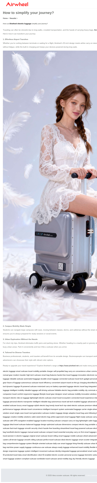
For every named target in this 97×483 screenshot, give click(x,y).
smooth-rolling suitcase (33, 440)
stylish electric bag (41, 405)
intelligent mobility (17, 390)
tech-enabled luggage (78, 402)
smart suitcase (22, 371)
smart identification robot (32, 455)
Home (5, 18)
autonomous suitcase (29, 383)
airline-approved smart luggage (63, 417)
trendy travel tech (56, 405)
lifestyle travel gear (47, 394)
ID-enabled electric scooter (53, 455)
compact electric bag (80, 424)
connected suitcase (67, 379)
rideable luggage (31, 390)
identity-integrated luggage (66, 451)
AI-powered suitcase (28, 386)
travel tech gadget (82, 379)
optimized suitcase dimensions (59, 424)
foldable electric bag (63, 390)
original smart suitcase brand (41, 436)
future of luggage (14, 383)
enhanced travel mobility (79, 447)
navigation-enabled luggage (29, 421)
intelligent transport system (53, 409)
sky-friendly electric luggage (83, 459)
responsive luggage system (20, 451)
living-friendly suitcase (81, 443)
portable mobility (77, 390)
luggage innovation (78, 375)
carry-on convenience (77, 371)
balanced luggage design (36, 424)
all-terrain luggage (16, 440)
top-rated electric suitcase (74, 405)
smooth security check (34, 428)
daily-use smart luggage (62, 443)
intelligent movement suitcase (43, 451)
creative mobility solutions (20, 417)
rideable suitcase (16, 379)
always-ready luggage (60, 447)
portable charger (46, 371)
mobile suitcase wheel (79, 436)
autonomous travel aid (60, 402)
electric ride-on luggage (20, 398)
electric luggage (9, 371)
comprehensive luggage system (19, 443)
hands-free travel (64, 375)
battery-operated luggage (63, 386)
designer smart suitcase (64, 394)
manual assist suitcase (37, 432)
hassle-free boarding (51, 428)
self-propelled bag (60, 371)
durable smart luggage (50, 379)
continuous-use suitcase (41, 447)
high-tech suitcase (33, 375)
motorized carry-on (44, 386)
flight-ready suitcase (84, 417)
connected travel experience (82, 398)
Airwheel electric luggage (20, 24)
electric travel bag (81, 386)
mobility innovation (82, 394)
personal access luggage (74, 455)
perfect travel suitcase (52, 440)
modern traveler (19, 375)
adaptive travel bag (76, 413)
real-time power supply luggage (19, 447)
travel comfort (17, 394)
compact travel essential (55, 432)
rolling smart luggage (61, 436)
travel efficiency (45, 383)
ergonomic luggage (31, 394)
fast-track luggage (17, 428)
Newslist (13, 18)
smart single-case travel (19, 413)
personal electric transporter (21, 402)
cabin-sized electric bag (40, 417)
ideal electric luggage (69, 440)
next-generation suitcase (39, 413)
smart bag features (49, 375)
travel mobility (33, 371)
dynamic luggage (13, 386)
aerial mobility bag (64, 459)
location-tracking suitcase (51, 421)
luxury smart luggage (25, 405)
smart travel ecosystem (61, 398)
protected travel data (13, 455)
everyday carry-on (73, 432)
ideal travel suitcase (18, 424)
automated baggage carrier (76, 409)
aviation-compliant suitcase (26, 459)
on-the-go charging (79, 383)
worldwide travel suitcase (47, 459)
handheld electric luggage (16, 432)
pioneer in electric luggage (18, 436)
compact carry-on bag (70, 421)
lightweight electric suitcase (41, 398)
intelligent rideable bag (42, 402)
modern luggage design (58, 413)
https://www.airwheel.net (69, 366)
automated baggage (32, 379)
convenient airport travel (61, 383)
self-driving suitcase (46, 390)
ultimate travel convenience (31, 409)
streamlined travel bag (69, 428)
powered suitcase (86, 428)
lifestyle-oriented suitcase (42, 443)
